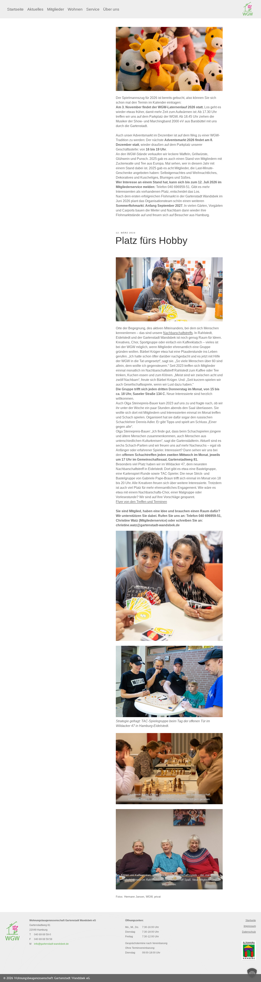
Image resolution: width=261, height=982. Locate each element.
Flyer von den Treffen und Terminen (141, 501)
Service (93, 9)
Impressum (250, 926)
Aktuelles (35, 9)
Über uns (111, 9)
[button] (252, 973)
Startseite (15, 9)
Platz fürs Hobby (151, 240)
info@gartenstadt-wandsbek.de (51, 943)
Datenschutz (249, 931)
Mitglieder (55, 9)
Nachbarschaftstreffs (178, 333)
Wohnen (75, 9)
